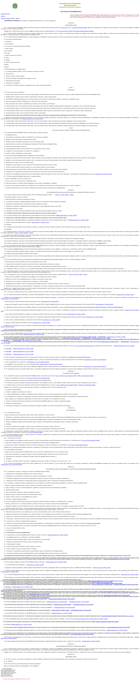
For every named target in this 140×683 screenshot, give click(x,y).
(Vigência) (88, 357)
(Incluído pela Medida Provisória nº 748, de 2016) (113, 616)
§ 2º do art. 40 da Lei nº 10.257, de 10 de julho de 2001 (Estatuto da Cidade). (76, 31)
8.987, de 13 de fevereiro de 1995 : (86, 375)
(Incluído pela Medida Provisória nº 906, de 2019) (118, 627)
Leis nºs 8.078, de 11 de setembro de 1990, (66, 375)
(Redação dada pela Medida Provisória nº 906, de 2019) (116, 559)
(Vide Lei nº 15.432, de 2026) (8, 18)
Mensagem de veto (5, 13)
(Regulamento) (119, 307)
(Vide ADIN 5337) (102, 336)
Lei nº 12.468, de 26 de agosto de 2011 (84, 345)
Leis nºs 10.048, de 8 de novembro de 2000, (66, 385)
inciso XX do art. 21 (65, 27)
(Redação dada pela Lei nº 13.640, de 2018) (32, 118)
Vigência (3, 16)
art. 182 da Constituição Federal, (80, 27)
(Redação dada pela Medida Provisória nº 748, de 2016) (100, 581)
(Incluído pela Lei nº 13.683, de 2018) (103, 174)
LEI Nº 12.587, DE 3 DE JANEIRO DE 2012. (71, 11)
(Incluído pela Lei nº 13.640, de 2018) (125, 294)
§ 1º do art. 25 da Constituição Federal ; (90, 440)
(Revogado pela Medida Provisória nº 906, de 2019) (126, 584)
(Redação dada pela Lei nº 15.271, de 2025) (124, 345)
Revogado (8, 348)
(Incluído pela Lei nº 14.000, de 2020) (35, 564)
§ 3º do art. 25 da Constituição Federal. (78, 445)
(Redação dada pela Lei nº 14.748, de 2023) (64, 607)
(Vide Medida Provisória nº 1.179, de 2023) (79, 601)
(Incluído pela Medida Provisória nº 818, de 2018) (107, 621)
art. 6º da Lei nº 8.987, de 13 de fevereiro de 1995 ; (38, 378)
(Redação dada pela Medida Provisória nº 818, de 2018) (109, 583)
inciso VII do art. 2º (50, 31)
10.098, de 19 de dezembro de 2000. (87, 385)
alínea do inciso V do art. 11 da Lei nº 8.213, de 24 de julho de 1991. (82, 307)
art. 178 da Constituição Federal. (35, 432)
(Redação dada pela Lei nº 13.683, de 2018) (66, 215)
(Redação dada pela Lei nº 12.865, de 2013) (34, 334)
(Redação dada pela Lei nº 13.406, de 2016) (102, 582)
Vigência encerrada (118, 581)
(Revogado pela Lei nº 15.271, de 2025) (116, 336)
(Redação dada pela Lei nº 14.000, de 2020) (56, 562)
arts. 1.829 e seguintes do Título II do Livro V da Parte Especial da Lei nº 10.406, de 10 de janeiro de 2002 (97, 339)
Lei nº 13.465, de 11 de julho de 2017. (81, 618)
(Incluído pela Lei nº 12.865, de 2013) (87, 336)
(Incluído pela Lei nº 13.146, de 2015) (77, 357)
